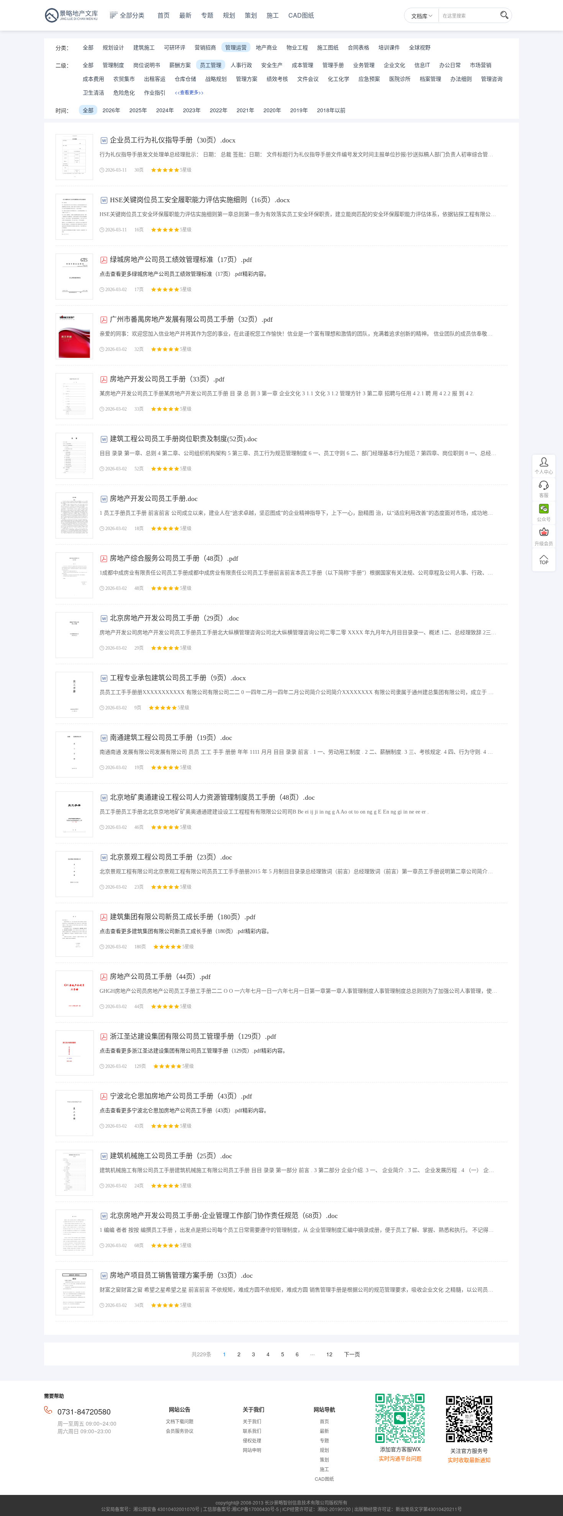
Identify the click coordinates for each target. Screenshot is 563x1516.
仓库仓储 (185, 78)
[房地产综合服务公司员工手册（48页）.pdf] (74, 575)
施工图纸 (328, 47)
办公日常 (450, 65)
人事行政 (241, 65)
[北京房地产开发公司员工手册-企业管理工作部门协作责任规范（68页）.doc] (74, 1233)
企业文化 (394, 65)
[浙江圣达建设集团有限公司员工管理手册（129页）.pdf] (75, 1053)
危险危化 (124, 92)
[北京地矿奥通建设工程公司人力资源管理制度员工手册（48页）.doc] (74, 814)
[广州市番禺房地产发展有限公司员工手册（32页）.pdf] (74, 336)
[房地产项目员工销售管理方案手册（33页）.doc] (74, 1292)
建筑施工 (144, 47)
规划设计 (113, 47)
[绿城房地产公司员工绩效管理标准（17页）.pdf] (74, 277)
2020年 (272, 110)
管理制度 (113, 65)
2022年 (218, 110)
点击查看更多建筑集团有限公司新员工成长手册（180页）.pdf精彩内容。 (186, 931)
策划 (251, 15)
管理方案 (246, 78)
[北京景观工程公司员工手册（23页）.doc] (74, 874)
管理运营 (236, 47)
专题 (207, 15)
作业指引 (154, 92)
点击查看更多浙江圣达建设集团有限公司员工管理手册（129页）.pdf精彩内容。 (194, 1051)
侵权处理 (252, 1440)
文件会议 (308, 78)
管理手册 (333, 65)
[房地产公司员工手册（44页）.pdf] (74, 994)
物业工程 (297, 47)
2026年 (111, 110)
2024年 (165, 110)
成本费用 (93, 78)
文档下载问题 (179, 1421)
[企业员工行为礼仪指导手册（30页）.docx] (74, 157)
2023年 (192, 110)
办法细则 (461, 78)
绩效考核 (277, 78)
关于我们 (252, 1421)
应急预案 (369, 78)
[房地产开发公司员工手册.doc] (74, 516)
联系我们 (252, 1431)
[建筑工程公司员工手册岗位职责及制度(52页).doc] (74, 456)
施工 (273, 15)
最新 (185, 15)
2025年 (138, 110)
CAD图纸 (301, 15)
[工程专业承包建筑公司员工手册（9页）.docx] (74, 695)
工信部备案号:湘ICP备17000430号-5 (241, 1509)
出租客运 (154, 78)
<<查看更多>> (189, 92)
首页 (163, 15)
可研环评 (174, 47)
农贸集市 (124, 78)
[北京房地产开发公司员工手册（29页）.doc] (74, 635)
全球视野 (419, 47)
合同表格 (358, 47)
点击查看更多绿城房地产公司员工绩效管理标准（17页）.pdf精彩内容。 (184, 274)
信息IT (422, 65)
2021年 (245, 110)
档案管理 (430, 78)
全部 (88, 47)
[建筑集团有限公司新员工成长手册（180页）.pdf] (74, 934)
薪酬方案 (180, 65)
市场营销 (480, 65)
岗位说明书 (146, 65)
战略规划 (216, 78)
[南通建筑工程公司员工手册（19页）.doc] (74, 755)
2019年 (299, 110)
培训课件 (389, 47)
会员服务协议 (179, 1431)
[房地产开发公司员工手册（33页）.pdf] (74, 396)
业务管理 (364, 65)
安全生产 (272, 65)
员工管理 (210, 65)
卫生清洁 (93, 92)
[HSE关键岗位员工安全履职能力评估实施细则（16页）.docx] (74, 217)
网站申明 (252, 1450)
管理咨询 (491, 78)
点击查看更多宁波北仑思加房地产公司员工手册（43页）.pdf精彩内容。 (184, 1110)
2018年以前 (331, 110)
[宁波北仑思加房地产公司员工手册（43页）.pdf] (74, 1113)
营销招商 (205, 47)
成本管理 (302, 65)
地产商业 (266, 47)
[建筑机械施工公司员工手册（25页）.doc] (74, 1173)
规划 (229, 15)
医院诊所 (400, 78)
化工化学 (338, 78)
